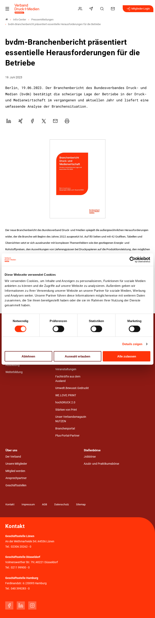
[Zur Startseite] (27, 9)
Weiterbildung (14, 372)
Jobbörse (90, 456)
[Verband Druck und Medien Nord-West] (6, 19)
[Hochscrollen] (146, 609)
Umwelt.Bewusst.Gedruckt (72, 388)
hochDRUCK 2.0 (65, 402)
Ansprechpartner (16, 478)
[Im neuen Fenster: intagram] (32, 605)
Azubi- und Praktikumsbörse (101, 463)
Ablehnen (28, 356)
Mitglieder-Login (140, 8)
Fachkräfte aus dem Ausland (67, 379)
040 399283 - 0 (20, 588)
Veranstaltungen (65, 369)
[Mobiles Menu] (7, 9)
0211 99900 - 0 (20, 567)
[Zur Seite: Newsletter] (91, 8)
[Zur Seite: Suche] (102, 8)
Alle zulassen (126, 356)
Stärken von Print (66, 409)
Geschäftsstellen (15, 485)
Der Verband (13, 456)
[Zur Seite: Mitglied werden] (81, 8)
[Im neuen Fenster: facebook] (9, 605)
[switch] (58, 328)
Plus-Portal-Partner (67, 435)
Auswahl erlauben (77, 356)
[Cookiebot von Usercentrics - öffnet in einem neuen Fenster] (132, 259)
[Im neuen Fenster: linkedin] (21, 605)
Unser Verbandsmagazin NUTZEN (70, 419)
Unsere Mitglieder (16, 463)
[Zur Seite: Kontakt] (113, 8)
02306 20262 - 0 (21, 546)
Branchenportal (65, 428)
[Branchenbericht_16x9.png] (77, 179)
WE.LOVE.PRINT (65, 395)
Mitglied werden (15, 471)
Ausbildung (12, 365)
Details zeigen (132, 344)
